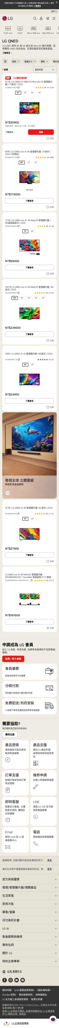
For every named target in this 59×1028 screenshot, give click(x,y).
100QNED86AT (12, 293)
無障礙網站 (41, 994)
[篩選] (5, 61)
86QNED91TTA (12, 157)
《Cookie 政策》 (9, 994)
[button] (35, 18)
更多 (49, 860)
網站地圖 (6, 990)
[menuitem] (18, 93)
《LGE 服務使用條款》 (24, 990)
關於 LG (7, 953)
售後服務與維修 (12, 936)
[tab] (8, 30)
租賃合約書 (37, 999)
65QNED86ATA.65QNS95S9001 (18, 580)
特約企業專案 (10, 961)
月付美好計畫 (10, 920)
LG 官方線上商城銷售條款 (15, 999)
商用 (53, 11)
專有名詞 (8, 945)
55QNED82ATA (12, 514)
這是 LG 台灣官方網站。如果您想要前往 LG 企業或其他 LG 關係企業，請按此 (28, 1012)
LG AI (5, 928)
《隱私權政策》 (44, 990)
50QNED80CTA (12, 360)
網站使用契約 (26, 994)
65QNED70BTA (12, 88)
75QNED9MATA (12, 226)
